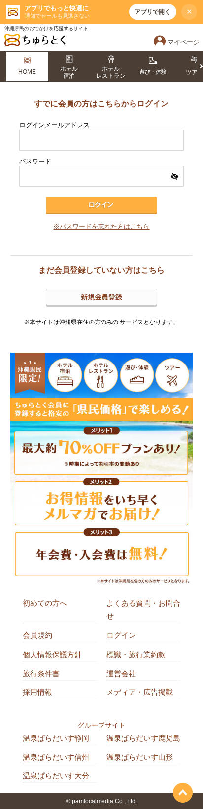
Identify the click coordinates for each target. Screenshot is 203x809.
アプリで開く (152, 11)
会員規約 (37, 635)
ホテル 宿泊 (69, 72)
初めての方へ (45, 603)
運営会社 (121, 673)
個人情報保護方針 (52, 654)
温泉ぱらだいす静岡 (56, 738)
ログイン (121, 635)
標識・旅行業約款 (136, 654)
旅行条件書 (41, 673)
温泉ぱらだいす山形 (139, 757)
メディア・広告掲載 (139, 692)
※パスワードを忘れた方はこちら (101, 226)
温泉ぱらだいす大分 (56, 775)
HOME (27, 71)
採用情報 (37, 692)
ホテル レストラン (111, 72)
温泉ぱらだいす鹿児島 (143, 738)
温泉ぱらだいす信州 (56, 757)
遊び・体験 (153, 72)
